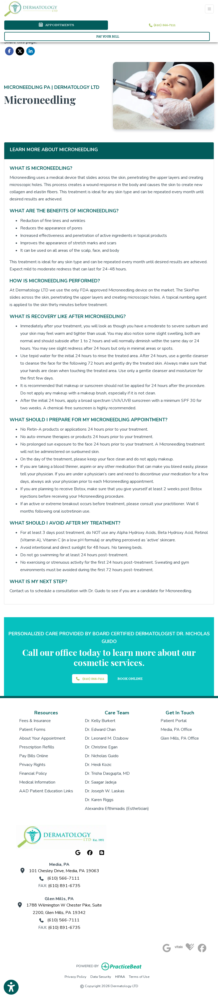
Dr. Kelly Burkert (100, 721)
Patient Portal (174, 721)
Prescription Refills (36, 747)
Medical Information (37, 782)
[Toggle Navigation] (209, 9)
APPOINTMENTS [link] (59, 25)
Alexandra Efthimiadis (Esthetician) (117, 808)
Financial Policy (33, 773)
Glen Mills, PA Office (180, 738)
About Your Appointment (42, 738)
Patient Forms (32, 729)
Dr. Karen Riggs (99, 800)
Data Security (100, 976)
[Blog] (101, 853)
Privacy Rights (32, 765)
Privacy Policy (75, 976)
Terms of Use (139, 976)
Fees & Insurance (35, 721)
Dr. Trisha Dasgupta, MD (107, 773)
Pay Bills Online (33, 756)
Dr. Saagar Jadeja (100, 782)
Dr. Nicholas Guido (102, 756)
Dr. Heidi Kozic (98, 765)
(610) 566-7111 (164, 25)
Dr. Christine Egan (101, 747)
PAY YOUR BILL (107, 36)
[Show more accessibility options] (11, 987)
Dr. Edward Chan (100, 729)
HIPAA (120, 976)
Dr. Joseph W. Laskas (104, 791)
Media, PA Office (176, 729)
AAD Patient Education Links (46, 791)
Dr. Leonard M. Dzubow (106, 738)
